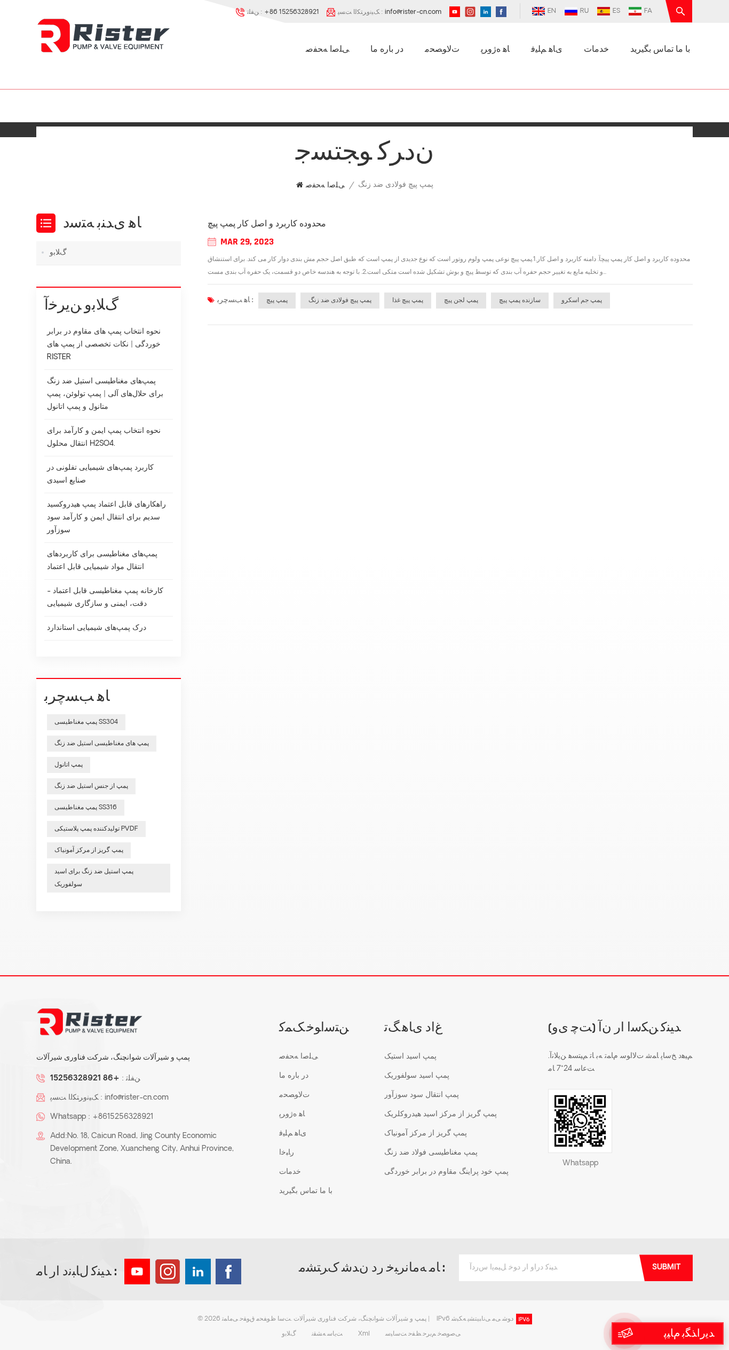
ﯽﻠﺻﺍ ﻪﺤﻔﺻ (327, 49)
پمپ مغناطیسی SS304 (86, 722)
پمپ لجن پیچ (461, 300)
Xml (364, 1334)
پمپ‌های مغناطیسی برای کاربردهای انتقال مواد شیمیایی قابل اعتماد (102, 560)
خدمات (596, 49)
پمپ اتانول (68, 765)
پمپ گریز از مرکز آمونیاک (88, 850)
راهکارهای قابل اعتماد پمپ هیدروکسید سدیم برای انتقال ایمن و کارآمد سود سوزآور (106, 517)
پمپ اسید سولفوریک (416, 1076)
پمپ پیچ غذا (407, 300)
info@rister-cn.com (413, 12)
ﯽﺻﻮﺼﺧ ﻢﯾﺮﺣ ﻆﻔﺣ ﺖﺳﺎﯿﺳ (423, 1334)
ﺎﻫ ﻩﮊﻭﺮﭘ (495, 49)
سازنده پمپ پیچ (520, 300)
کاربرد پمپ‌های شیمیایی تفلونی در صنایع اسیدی (100, 474)
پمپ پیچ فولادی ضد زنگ (339, 300)
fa (648, 11)
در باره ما (386, 49)
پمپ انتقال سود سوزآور (421, 1095)
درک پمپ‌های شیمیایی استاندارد (96, 628)
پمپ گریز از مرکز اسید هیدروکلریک (440, 1114)
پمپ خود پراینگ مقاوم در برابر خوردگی (446, 1172)
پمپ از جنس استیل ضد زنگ (91, 786)
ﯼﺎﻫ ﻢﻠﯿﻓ (546, 49)
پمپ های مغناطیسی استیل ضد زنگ (101, 743)
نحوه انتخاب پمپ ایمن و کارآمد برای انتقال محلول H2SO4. (104, 437)
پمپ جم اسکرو (581, 300)
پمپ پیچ (277, 300)
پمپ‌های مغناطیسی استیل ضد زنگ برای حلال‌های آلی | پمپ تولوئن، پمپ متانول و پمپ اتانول (105, 394)
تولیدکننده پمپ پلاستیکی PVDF (96, 829)
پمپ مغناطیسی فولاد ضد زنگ (431, 1153)
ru (584, 11)
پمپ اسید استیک (410, 1057)
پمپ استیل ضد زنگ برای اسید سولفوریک (93, 878)
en (552, 11)
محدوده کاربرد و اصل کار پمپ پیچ (267, 224)
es (616, 11)
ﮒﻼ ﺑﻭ (58, 253)
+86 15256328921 (291, 12)
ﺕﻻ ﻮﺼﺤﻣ (442, 49)
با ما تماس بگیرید (660, 49)
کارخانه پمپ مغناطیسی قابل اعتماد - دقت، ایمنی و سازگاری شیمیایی (105, 597)
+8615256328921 (122, 1117)
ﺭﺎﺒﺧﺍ (286, 1153)
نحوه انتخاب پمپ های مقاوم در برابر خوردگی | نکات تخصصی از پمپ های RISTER (104, 344)
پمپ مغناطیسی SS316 (85, 807)
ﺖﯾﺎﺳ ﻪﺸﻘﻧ (327, 1334)
